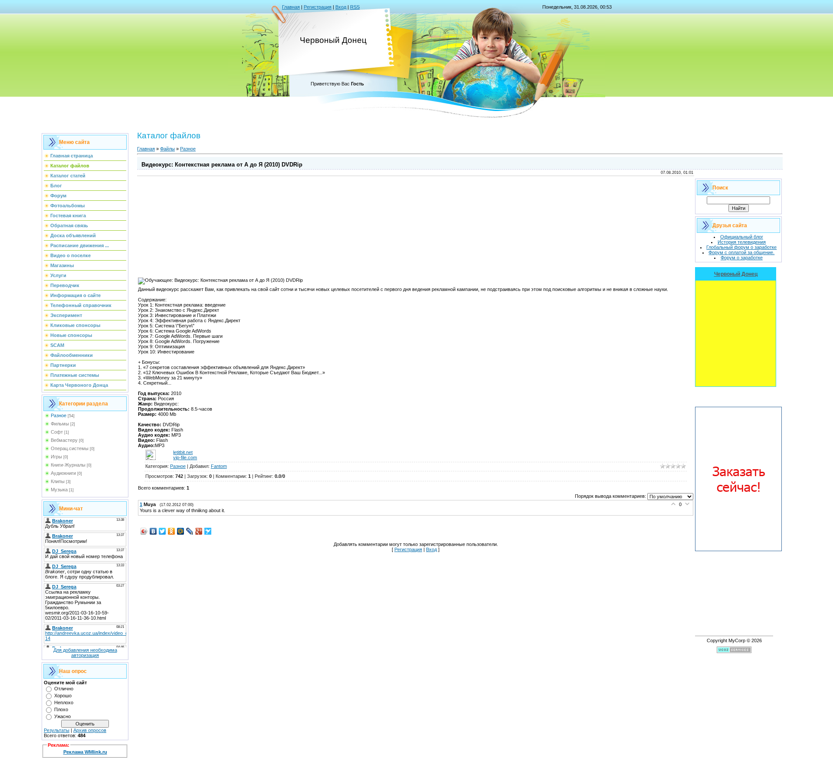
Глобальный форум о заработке (741, 247)
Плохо (61, 709)
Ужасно (62, 716)
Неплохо (63, 702)
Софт (57, 432)
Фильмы (60, 423)
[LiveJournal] (189, 531)
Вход (340, 7)
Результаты (56, 730)
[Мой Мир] (180, 531)
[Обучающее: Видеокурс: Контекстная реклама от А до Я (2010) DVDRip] (220, 281)
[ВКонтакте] (153, 531)
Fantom (219, 466)
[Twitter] (162, 531)
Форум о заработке (742, 257)
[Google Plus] (198, 531)
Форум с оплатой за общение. (741, 252)
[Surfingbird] (208, 531)
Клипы (58, 481)
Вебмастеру (64, 440)
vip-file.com (185, 457)
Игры (56, 456)
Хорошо (63, 695)
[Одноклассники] (171, 531)
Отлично (63, 688)
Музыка (59, 489)
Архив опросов (89, 730)
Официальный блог (741, 236)
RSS (355, 7)
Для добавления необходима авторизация (85, 652)
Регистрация (317, 7)
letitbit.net (183, 452)
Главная (291, 7)
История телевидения (742, 242)
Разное (58, 415)
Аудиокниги (63, 473)
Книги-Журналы (68, 464)
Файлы (167, 148)
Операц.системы (70, 448)
